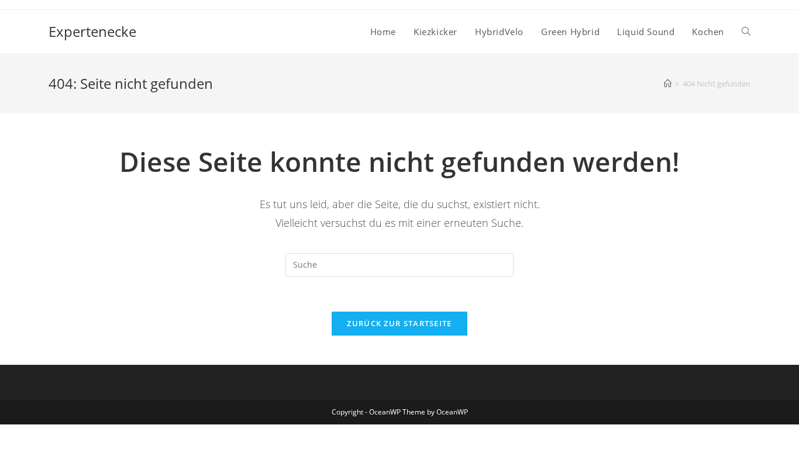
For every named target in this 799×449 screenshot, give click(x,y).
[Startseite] (667, 83)
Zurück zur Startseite (399, 323)
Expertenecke (92, 31)
